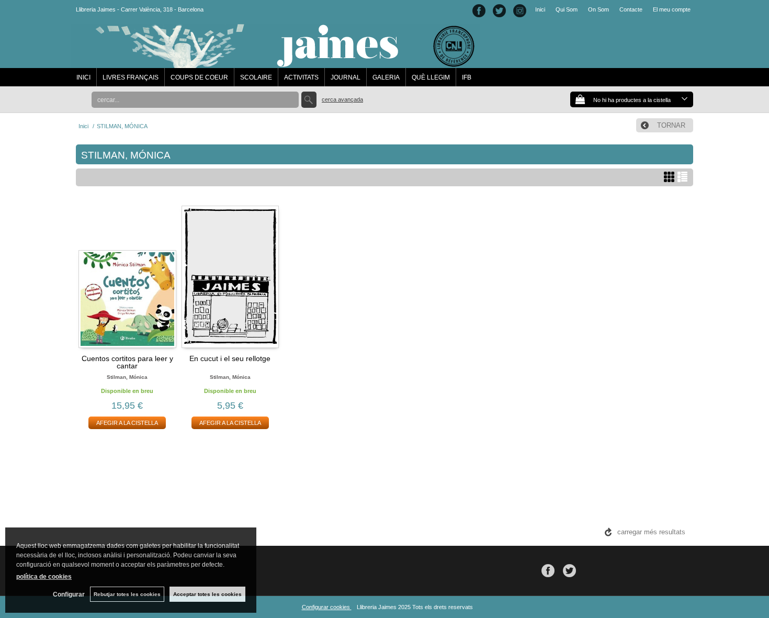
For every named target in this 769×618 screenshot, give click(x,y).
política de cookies (44, 576)
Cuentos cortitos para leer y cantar (127, 362)
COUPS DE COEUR (199, 77)
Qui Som (567, 9)
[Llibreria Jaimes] (275, 62)
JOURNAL (345, 77)
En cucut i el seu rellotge (229, 358)
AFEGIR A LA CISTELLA (127, 423)
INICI (83, 77)
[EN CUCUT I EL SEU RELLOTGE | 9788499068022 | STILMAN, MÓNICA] (230, 275)
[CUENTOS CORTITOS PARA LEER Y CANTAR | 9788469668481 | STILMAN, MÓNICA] (127, 275)
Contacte (630, 9)
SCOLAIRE (256, 77)
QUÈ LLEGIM (431, 77)
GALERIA (386, 77)
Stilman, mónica (127, 377)
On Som (598, 9)
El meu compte (672, 9)
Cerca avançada (342, 99)
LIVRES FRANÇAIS (131, 77)
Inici (540, 9)
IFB (466, 77)
